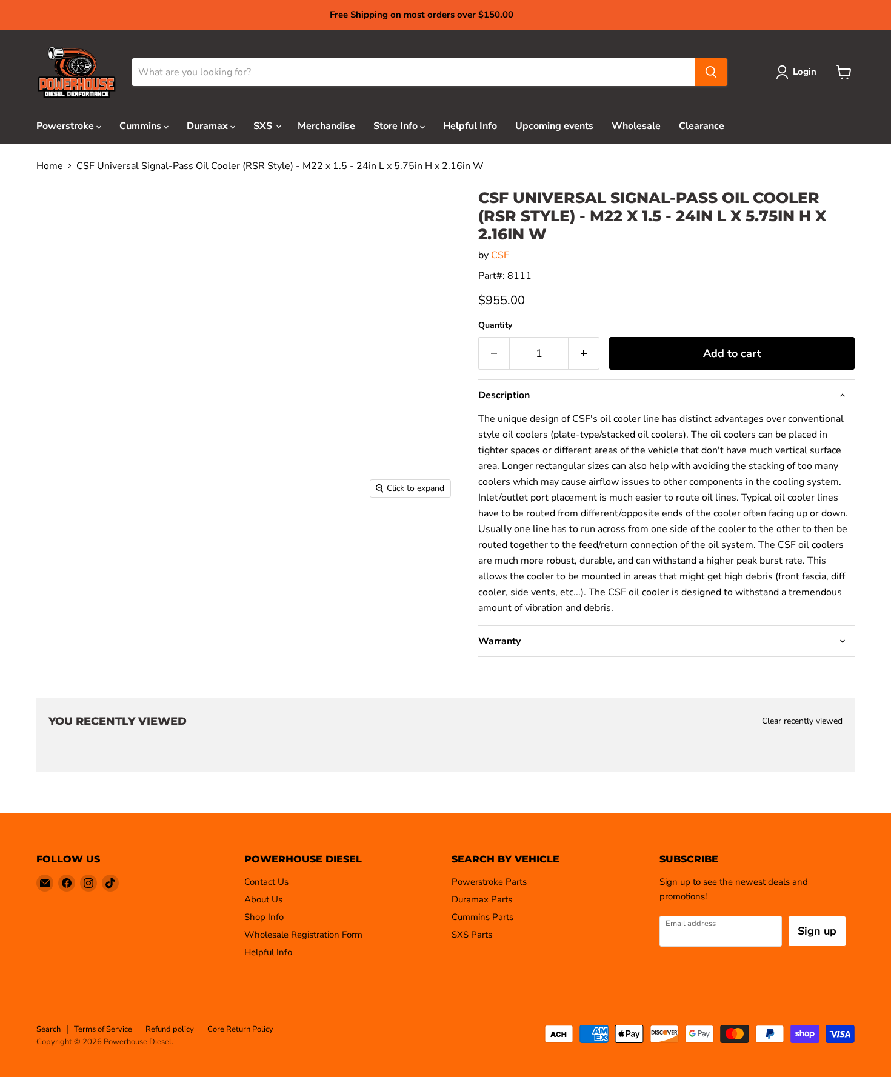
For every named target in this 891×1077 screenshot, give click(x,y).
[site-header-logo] (76, 72)
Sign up (817, 931)
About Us (263, 899)
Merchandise (326, 126)
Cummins (141, 126)
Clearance (701, 126)
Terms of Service (103, 1029)
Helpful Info (470, 126)
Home (49, 166)
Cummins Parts (482, 917)
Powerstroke (66, 126)
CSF (500, 255)
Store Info (396, 126)
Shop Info (264, 917)
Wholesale (636, 126)
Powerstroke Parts (489, 882)
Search (48, 1029)
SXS (264, 126)
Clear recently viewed (802, 721)
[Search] (711, 72)
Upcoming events (554, 126)
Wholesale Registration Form (303, 935)
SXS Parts (472, 935)
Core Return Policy (240, 1029)
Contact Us (266, 882)
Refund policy (169, 1029)
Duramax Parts (482, 899)
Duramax (208, 126)
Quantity (495, 325)
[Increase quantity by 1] (584, 353)
